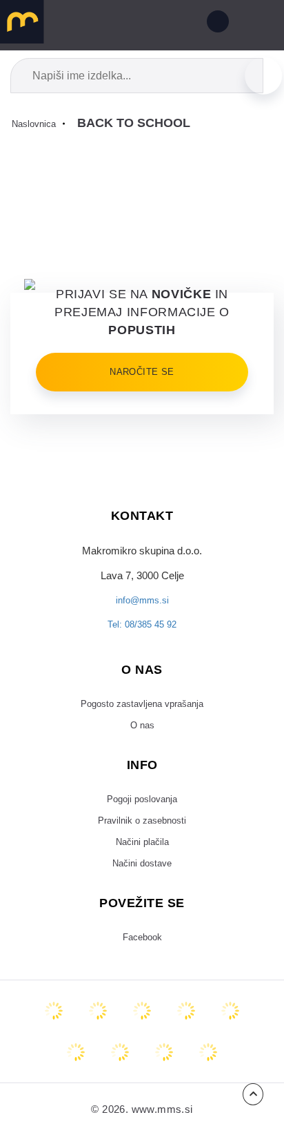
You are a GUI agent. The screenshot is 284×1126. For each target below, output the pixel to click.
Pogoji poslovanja (142, 812)
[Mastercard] (53, 1036)
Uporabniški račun (215, 24)
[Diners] (186, 1036)
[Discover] (230, 1036)
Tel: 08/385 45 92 (142, 631)
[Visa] (142, 1036)
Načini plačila (142, 861)
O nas (142, 736)
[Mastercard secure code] (120, 1077)
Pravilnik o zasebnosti (142, 837)
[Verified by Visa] (76, 1077)
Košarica (175, 24)
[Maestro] (98, 1036)
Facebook (142, 961)
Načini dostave (142, 885)
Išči (263, 75)
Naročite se (142, 372)
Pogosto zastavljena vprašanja (142, 712)
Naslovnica (37, 123)
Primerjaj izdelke (112, 24)
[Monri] (208, 1077)
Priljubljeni (144, 24)
